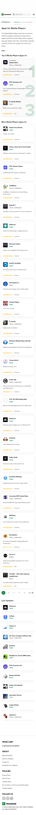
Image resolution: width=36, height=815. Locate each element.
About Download (7, 755)
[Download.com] (6, 14)
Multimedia (17, 22)
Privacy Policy (6, 775)
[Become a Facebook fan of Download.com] (3, 798)
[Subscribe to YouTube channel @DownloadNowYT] (11, 798)
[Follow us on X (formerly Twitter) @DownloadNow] (7, 798)
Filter (3, 51)
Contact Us (5, 762)
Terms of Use (6, 778)
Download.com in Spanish (10, 765)
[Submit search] (13, 14)
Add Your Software (7, 759)
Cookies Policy (6, 782)
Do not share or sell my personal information (15, 785)
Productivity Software (26, 22)
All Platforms (6, 22)
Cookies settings (7, 788)
